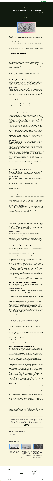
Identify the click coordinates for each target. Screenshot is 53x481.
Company (28, 1)
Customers (16, 1)
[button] (13, 1)
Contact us (26, 425)
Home (25, 7)
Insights (28, 7)
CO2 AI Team (27, 17)
